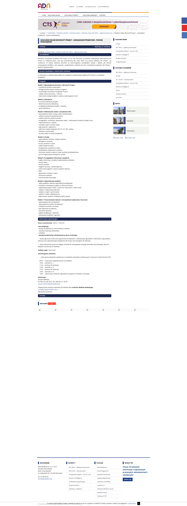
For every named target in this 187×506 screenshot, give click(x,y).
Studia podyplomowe (103, 478)
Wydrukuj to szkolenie (102, 47)
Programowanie (121, 62)
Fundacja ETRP (102, 496)
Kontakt (102, 15)
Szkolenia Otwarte (71, 15)
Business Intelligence (122, 55)
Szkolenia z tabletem (75, 489)
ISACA (118, 90)
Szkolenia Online (54, 15)
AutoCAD (119, 97)
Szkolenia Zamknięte (90, 15)
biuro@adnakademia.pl (45, 479)
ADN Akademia (102, 467)
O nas (44, 15)
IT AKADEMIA (50, 33)
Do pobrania (79, 6)
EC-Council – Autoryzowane (124, 79)
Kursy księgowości (103, 471)
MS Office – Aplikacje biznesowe (126, 47)
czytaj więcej (132, 503)
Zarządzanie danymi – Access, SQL (127, 51)
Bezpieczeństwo (121, 58)
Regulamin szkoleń (90, 6)
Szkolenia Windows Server (105, 489)
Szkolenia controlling (103, 482)
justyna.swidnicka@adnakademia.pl (49, 284)
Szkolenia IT (101, 485)
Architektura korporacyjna (77, 482)
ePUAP (118, 44)
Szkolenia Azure (102, 492)
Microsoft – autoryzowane (77, 471)
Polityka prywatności (103, 6)
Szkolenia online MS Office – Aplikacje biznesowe (97, 33)
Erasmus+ (71, 6)
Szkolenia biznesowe (103, 474)
